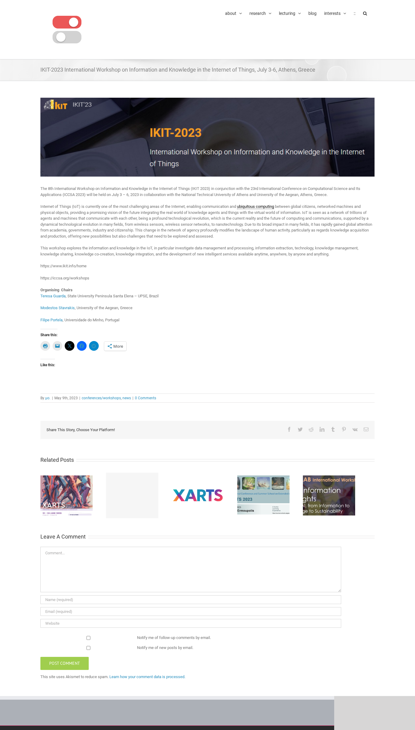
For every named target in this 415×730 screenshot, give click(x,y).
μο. (47, 398)
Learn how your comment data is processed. (147, 676)
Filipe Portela (51, 320)
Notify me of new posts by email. (165, 647)
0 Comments (145, 398)
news (126, 398)
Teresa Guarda (53, 296)
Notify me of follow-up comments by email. (174, 637)
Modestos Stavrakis (57, 308)
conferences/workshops (101, 398)
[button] (365, 12)
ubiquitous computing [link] (255, 206)
